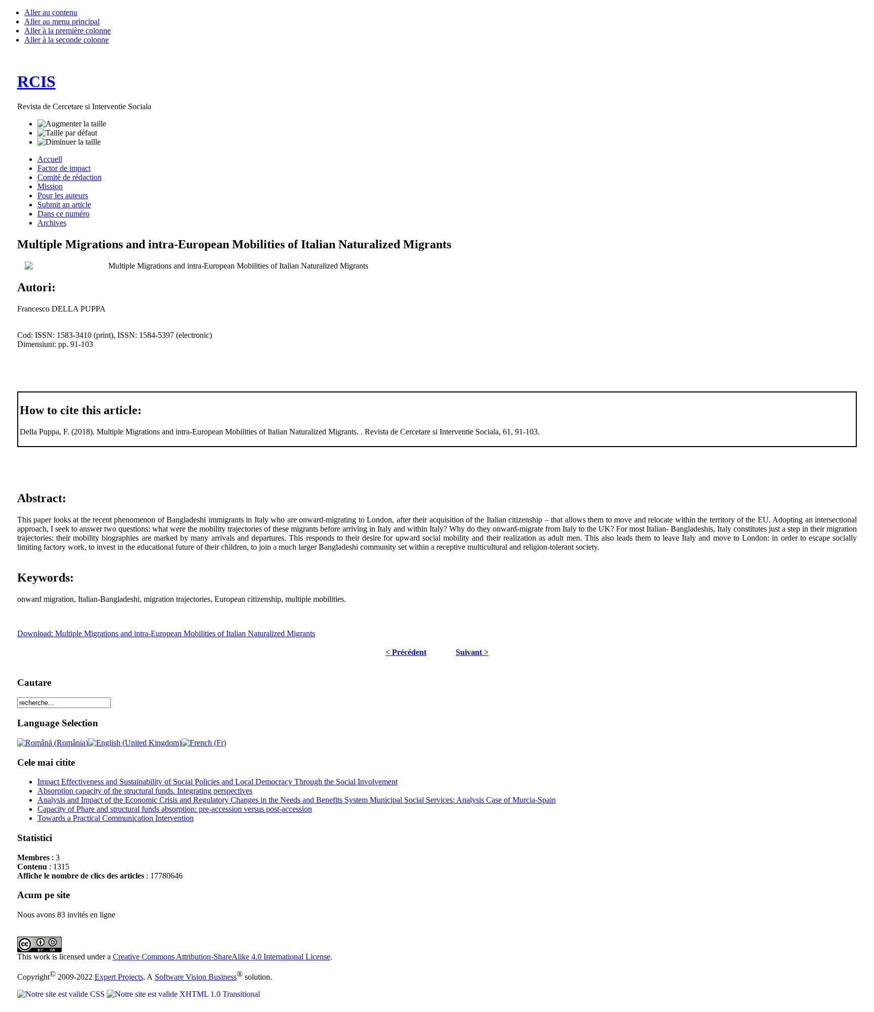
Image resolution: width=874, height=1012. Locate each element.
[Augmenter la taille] (71, 123)
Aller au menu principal (62, 21)
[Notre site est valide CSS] (62, 994)
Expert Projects (119, 977)
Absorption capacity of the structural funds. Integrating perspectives (144, 790)
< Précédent (405, 652)
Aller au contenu (50, 12)
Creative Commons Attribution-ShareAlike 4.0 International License (221, 956)
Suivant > (472, 652)
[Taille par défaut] (67, 133)
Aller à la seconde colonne (66, 39)
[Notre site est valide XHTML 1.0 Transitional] (183, 994)
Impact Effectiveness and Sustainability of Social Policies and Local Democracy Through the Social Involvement (217, 781)
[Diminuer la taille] (69, 142)
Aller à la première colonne (67, 30)
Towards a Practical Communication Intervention (115, 818)
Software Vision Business (196, 977)
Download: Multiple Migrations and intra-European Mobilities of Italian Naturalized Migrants (166, 633)
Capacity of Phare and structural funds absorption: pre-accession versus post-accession (174, 809)
